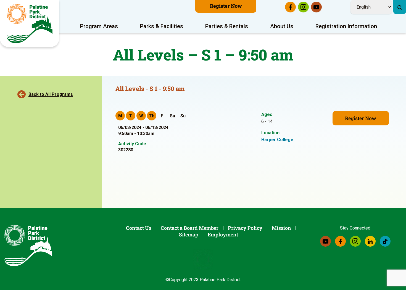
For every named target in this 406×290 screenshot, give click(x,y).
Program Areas (99, 26)
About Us (281, 26)
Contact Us (138, 228)
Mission (281, 228)
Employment (223, 234)
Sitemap (188, 234)
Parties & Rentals (226, 26)
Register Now (226, 5)
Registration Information (346, 26)
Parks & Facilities (161, 26)
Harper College (277, 139)
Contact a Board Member (189, 228)
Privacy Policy (245, 228)
